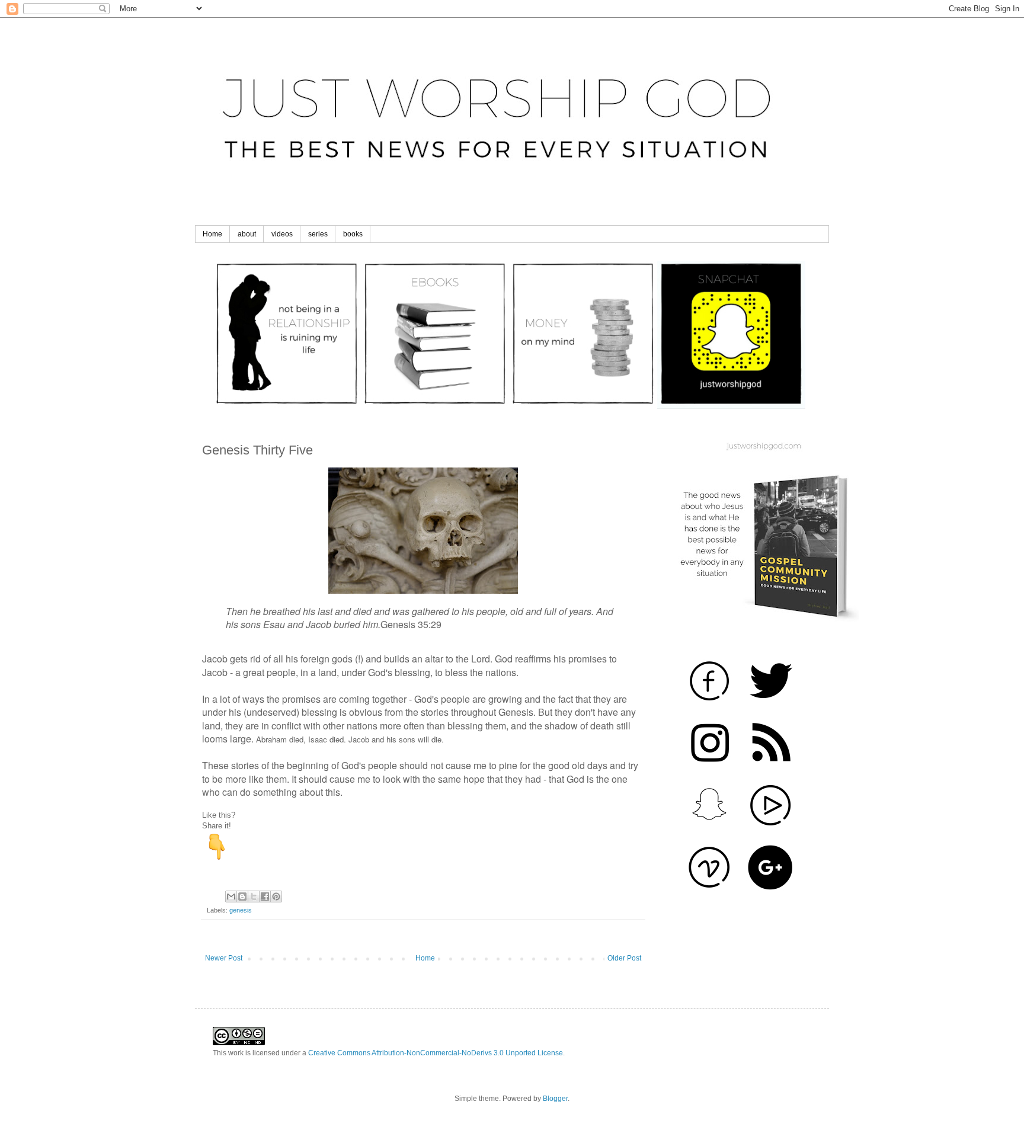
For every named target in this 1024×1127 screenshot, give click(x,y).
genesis (240, 910)
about (247, 234)
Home (212, 234)
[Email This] (231, 896)
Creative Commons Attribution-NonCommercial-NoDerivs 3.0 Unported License (435, 1053)
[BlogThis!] (242, 896)
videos (282, 234)
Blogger (555, 1098)
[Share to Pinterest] (276, 896)
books (353, 234)
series (318, 234)
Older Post (624, 958)
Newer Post (223, 958)
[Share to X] (254, 896)
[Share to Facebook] (265, 896)
